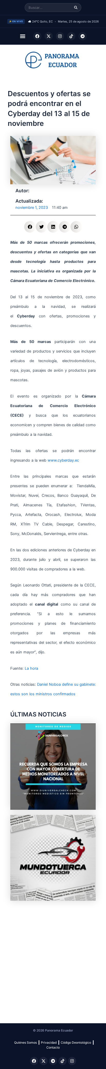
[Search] (75, 8)
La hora (31, 668)
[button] (23, 36)
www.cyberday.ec (63, 460)
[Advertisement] (53, 959)
